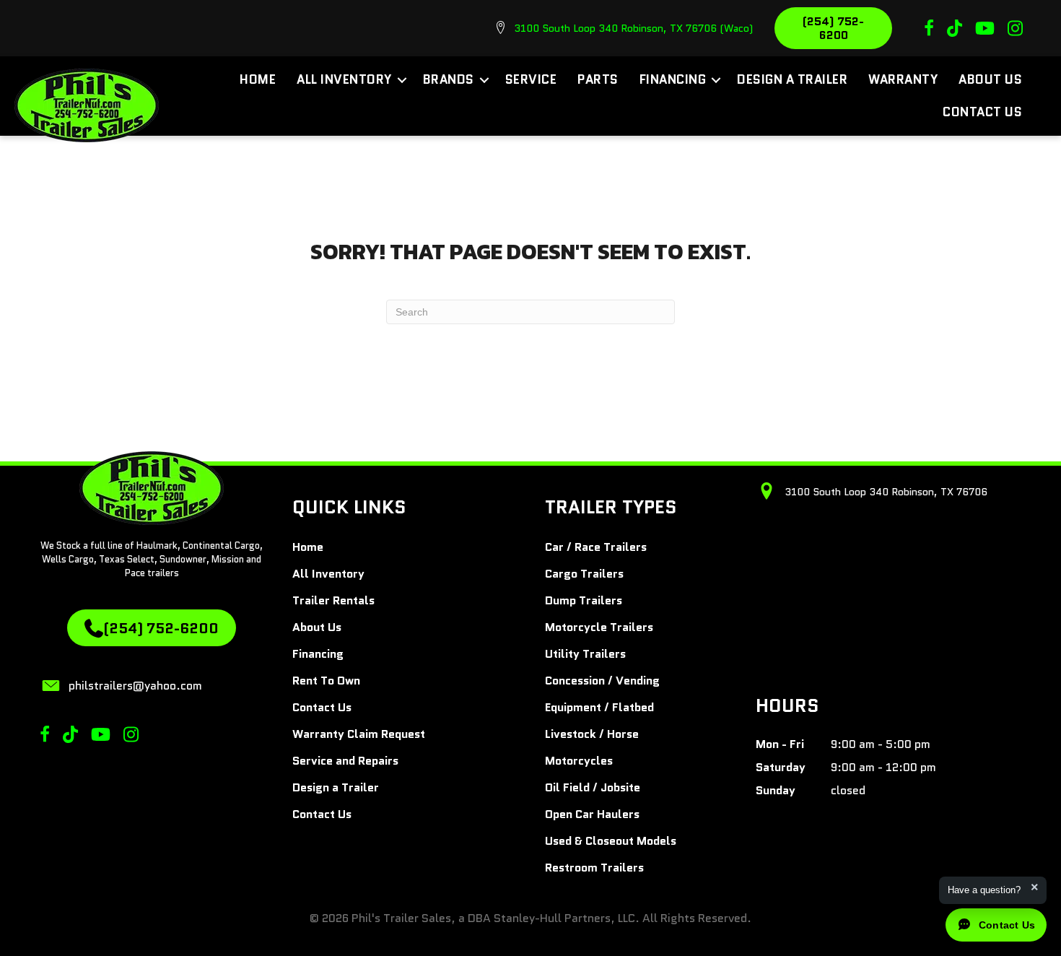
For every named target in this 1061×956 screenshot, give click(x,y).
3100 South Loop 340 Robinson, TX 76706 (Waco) (633, 28)
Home (258, 79)
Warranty (903, 79)
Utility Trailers (585, 654)
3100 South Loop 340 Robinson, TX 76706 (886, 491)
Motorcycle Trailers (599, 627)
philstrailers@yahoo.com (135, 685)
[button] (402, 80)
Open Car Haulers (592, 814)
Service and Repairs (345, 760)
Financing (673, 79)
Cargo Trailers (584, 573)
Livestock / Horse (592, 734)
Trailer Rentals (333, 600)
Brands (448, 79)
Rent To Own (326, 680)
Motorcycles (579, 760)
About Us (990, 79)
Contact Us (982, 112)
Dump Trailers (583, 600)
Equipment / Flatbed (599, 707)
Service (531, 79)
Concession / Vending (602, 680)
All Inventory (344, 79)
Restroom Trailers (594, 867)
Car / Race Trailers (596, 547)
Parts (598, 79)
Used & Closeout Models (610, 841)
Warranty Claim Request (358, 734)
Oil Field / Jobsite (592, 787)
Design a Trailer (792, 79)
